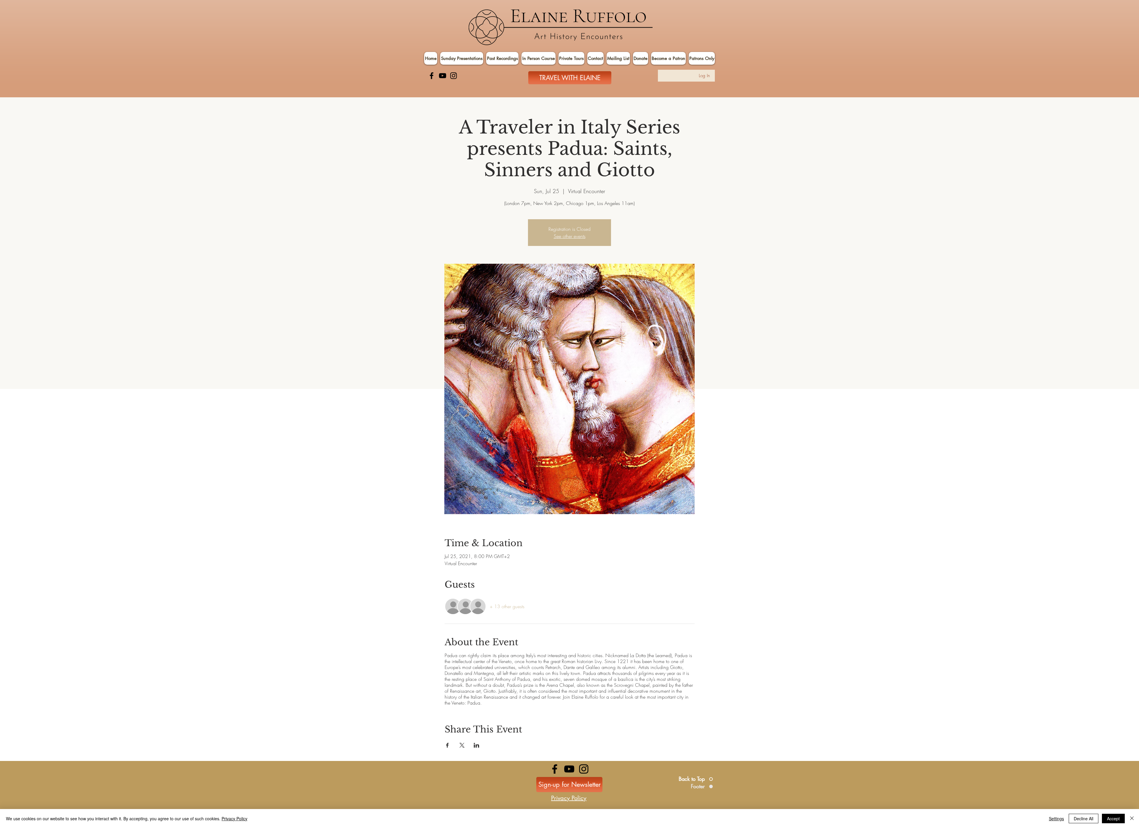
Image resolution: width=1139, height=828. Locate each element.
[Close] (1131, 818)
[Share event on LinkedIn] (476, 745)
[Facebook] (431, 75)
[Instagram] (453, 75)
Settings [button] (1056, 818)
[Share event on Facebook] (447, 745)
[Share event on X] (462, 745)
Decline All (1083, 818)
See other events (570, 236)
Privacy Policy (234, 818)
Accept (1113, 818)
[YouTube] (442, 75)
